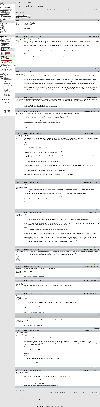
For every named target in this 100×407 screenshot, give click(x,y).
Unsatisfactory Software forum (8, 65)
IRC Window (3, 11)
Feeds (1, 3)
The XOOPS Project (59, 406)
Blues (35, 276)
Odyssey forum (4, 56)
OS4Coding (3, 29)
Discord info (3, 12)
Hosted (1, 35)
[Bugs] (8, 18)
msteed (17, 71)
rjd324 (17, 20)
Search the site (3, 77)
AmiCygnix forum (5, 41)
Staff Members (3, 70)
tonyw (17, 111)
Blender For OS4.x (28, 276)
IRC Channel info (4, 10)
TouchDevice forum (6, 62)
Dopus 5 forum (4, 49)
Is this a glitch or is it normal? (30, 6)
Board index (18, 2)
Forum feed (3, 6)
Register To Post (20, 12)
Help (1, 72)
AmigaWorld (3, 31)
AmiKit (2, 27)
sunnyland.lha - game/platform (7, 95)
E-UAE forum (4, 51)
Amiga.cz (2, 33)
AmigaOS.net (3, 23)
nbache (17, 182)
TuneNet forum (4, 64)
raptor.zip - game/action (6, 89)
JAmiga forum (4, 55)
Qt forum (3, 58)
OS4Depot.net (3, 18)
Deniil (17, 97)
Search (1, 76)
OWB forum (4, 57)
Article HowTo (3, 74)
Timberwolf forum (5, 61)
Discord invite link (4, 14)
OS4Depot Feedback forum (7, 39)
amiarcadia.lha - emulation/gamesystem (9, 84)
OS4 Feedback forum (6, 37)
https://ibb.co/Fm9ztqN (29, 23)
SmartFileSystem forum (6, 60)
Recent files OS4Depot (5, 7)
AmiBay (2, 28)
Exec (1, 32)
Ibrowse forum (4, 53)
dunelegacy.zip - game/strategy (7, 105)
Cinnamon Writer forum (6, 45)
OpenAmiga (3, 19)
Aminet (2, 24)
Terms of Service (4, 69)
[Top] (96, 34)
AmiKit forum (4, 44)
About (1, 66)
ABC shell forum (5, 43)
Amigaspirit (3, 25)
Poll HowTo (3, 73)
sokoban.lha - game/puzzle (7, 100)
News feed (2, 4)
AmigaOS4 (30, 2)
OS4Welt (2, 20)
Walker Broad (40, 276)
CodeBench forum (5, 47)
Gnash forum (4, 52)
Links (1, 15)
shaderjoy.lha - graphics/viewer (7, 110)
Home (1, 2)
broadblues (18, 266)
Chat (1, 8)
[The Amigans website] (5, 0)
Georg (17, 249)
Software (24, 2)
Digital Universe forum (6, 48)
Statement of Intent (4, 68)
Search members (4, 78)
